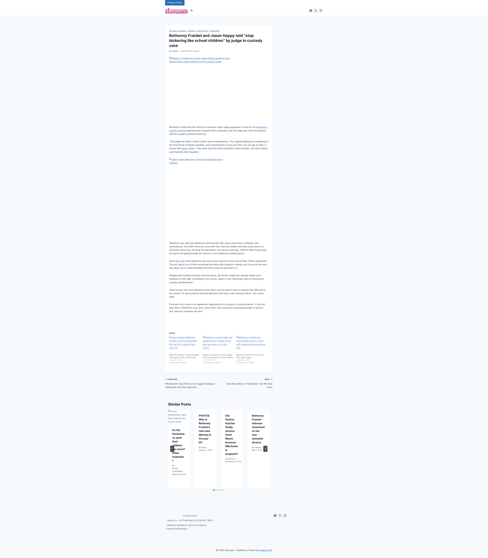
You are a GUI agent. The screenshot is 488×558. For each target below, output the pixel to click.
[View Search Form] (191, 10)
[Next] (265, 449)
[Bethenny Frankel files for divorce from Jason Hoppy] (251, 345)
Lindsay (175, 51)
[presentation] (179, 417)
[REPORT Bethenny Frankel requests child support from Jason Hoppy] (184, 345)
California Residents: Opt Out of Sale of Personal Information (186, 527)
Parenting (214, 31)
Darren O (231, 459)
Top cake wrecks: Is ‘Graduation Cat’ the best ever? (249, 383)
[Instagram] (321, 10)
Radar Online (187, 148)
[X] (316, 10)
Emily (203, 447)
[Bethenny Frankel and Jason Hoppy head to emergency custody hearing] (218, 345)
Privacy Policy (174, 2)
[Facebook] (311, 10)
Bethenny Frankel (177, 31)
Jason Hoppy (202, 31)
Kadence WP (265, 550)
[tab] (213, 490)
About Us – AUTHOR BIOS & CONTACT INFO (190, 520)
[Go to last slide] (172, 449)
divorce (191, 31)
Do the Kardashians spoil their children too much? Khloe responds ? (178, 445)
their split (180, 261)
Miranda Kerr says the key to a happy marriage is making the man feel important (190, 383)
